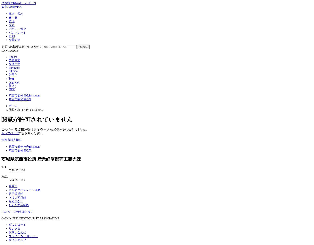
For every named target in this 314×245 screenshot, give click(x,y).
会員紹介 (14, 39)
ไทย (11, 78)
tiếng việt (14, 82)
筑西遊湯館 (16, 193)
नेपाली (12, 89)
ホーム (13, 106)
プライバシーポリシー (23, 236)
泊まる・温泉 (17, 28)
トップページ (10, 133)
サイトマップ (17, 240)
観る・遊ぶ (16, 13)
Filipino (13, 71)
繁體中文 (14, 60)
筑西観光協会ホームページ (18, 3)
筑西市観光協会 (11, 139)
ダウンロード (17, 224)
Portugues (14, 67)
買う (12, 21)
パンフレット (17, 32)
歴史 (12, 25)
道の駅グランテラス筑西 (25, 190)
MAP (12, 36)
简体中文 (14, 64)
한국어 (13, 74)
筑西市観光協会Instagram (24, 95)
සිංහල (12, 85)
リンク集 (14, 228)
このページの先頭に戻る (17, 211)
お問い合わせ (17, 232)
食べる (13, 17)
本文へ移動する (11, 7)
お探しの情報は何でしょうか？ (21, 46)
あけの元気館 (17, 197)
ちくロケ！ (16, 201)
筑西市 (13, 186)
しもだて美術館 (19, 205)
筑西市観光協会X (20, 99)
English (13, 56)
